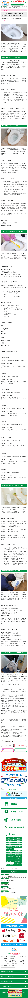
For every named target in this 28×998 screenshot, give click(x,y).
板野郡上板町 (18, 861)
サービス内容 (4, 960)
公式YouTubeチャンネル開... (8, 880)
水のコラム (22, 963)
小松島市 (10, 840)
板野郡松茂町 (18, 856)
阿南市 (18, 840)
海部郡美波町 (18, 854)
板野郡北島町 (10, 859)
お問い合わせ (11, 965)
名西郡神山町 (10, 852)
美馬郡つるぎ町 (9, 864)
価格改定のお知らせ (6, 884)
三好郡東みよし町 (18, 864)
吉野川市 (10, 842)
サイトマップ (19, 965)
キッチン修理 (20, 960)
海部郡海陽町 (10, 856)
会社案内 (3, 965)
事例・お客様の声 (19, 962)
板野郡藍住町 (18, 859)
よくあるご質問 (5, 963)
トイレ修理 (12, 960)
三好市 (18, 844)
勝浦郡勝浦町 (10, 846)
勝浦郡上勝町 (18, 846)
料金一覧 (11, 962)
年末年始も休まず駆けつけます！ (9, 888)
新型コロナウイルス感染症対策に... (9, 893)
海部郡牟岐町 (10, 854)
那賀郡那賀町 (18, 852)
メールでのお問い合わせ (17, 4)
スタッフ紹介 (14, 963)
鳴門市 (18, 838)
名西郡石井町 (18, 850)
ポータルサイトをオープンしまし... (9, 876)
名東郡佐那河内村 (9, 849)
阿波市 (18, 842)
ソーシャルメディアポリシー (8, 967)
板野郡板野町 (10, 861)
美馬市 (9, 844)
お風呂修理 (4, 962)
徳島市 (9, 838)
